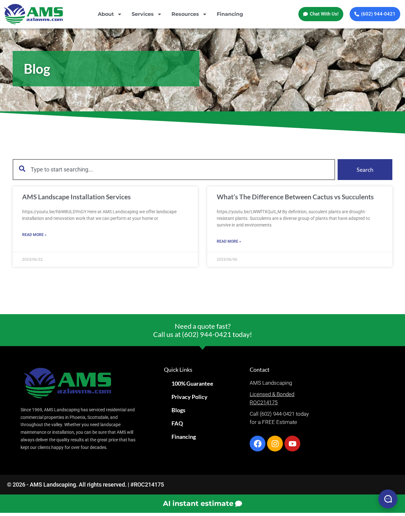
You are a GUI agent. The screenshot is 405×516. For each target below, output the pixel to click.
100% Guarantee (192, 383)
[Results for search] (174, 184)
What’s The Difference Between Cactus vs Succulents (295, 197)
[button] (320, 14)
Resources (185, 14)
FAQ (177, 423)
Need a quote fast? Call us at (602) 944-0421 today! (202, 330)
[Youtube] (292, 443)
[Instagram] (275, 443)
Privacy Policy (189, 396)
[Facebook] (257, 443)
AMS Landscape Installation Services (76, 197)
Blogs (178, 410)
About (106, 14)
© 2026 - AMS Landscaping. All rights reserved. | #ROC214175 (85, 484)
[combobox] (174, 169)
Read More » (34, 235)
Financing (230, 14)
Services (143, 14)
